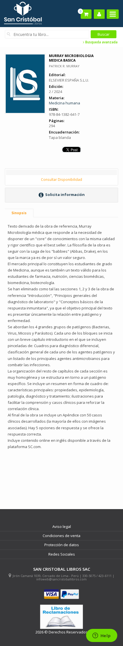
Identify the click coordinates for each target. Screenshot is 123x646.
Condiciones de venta (61, 535)
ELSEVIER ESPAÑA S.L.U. (69, 80)
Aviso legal (61, 526)
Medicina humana (64, 103)
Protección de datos (61, 544)
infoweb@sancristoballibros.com (61, 579)
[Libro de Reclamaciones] (61, 617)
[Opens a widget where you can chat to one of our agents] (101, 636)
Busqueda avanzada (101, 42)
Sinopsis (19, 212)
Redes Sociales (61, 554)
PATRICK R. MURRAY (64, 66)
